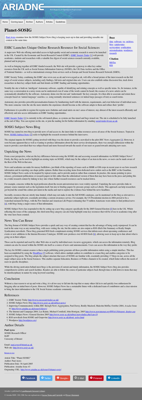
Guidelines (60, 21)
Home (5, 21)
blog (111, 44)
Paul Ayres (11, 37)
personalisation (115, 50)
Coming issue (17, 21)
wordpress (128, 50)
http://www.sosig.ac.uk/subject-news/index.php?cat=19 (74, 314)
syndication (126, 47)
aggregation (114, 47)
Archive (29, 21)
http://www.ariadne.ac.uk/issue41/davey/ (29, 308)
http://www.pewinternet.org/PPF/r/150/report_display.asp (110, 311)
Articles (49, 21)
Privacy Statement (72, 395)
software (118, 41)
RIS (111, 65)
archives (129, 41)
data (111, 41)
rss (124, 41)
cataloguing (119, 44)
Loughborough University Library (33, 391)
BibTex (112, 62)
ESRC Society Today (80, 55)
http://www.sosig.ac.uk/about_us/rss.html (66, 317)
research (113, 53)
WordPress (37, 252)
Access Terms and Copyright (52, 395)
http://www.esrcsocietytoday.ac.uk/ (43, 299)
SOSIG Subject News (19, 134)
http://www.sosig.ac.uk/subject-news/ (49, 302)
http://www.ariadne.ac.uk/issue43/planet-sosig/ (41, 369)
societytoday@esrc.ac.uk (106, 120)
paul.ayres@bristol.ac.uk (21, 344)
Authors (39, 21)
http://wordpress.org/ (28, 320)
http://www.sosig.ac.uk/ (23, 347)
